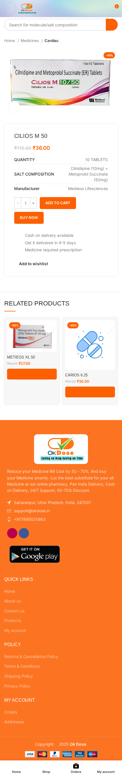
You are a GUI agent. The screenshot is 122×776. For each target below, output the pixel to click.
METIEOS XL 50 (21, 357)
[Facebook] (24, 533)
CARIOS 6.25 (76, 375)
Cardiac (52, 40)
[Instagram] (12, 533)
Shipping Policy (18, 676)
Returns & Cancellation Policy (31, 656)
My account (15, 630)
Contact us (14, 610)
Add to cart (57, 203)
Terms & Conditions (22, 666)
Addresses (14, 721)
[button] (32, 374)
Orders (10, 712)
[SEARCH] (112, 25)
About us (12, 600)
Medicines (30, 40)
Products (12, 620)
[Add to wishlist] (49, 328)
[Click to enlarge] (14, 106)
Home (10, 40)
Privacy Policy (17, 686)
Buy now (29, 217)
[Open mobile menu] (10, 8)
